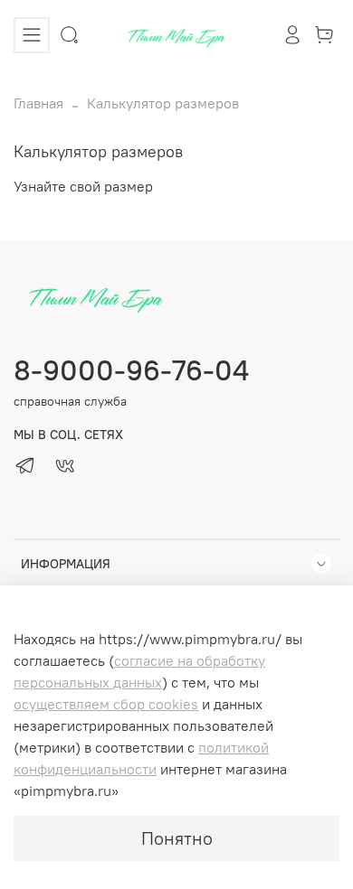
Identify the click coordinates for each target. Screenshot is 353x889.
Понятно (177, 838)
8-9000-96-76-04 (131, 369)
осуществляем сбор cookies (106, 704)
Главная (38, 103)
